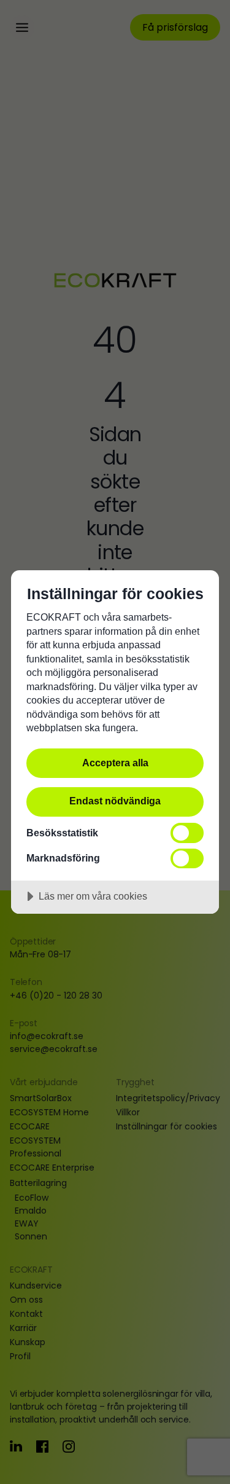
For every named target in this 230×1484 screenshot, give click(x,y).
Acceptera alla (115, 762)
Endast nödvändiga (115, 800)
